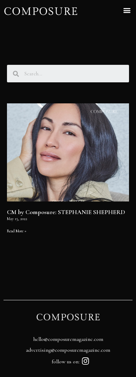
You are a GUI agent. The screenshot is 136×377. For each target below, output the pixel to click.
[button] (127, 10)
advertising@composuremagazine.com (68, 350)
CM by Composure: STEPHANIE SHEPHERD (66, 212)
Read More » (17, 230)
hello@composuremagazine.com (68, 339)
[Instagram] (86, 361)
